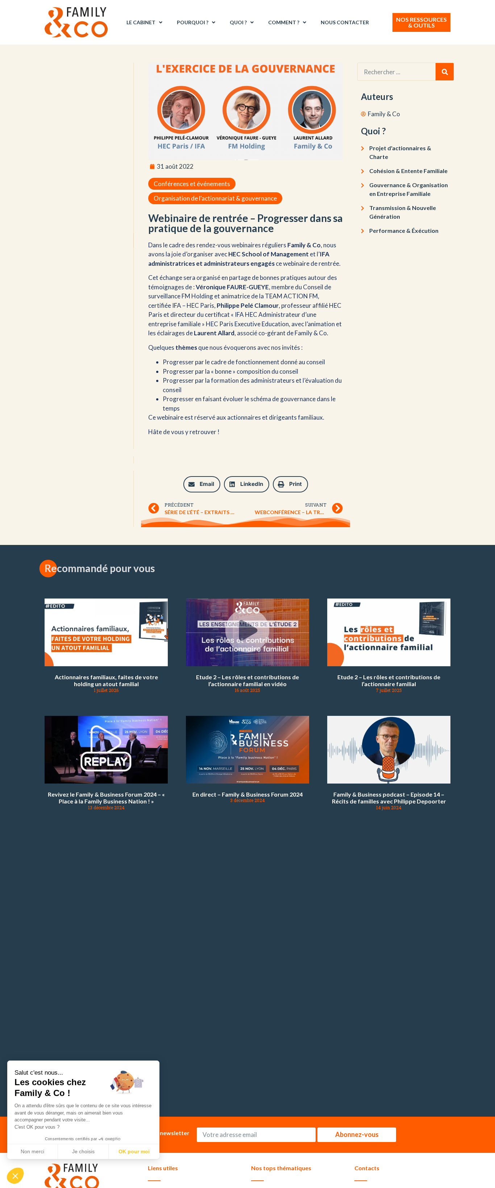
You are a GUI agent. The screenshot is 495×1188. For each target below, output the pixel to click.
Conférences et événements (192, 184)
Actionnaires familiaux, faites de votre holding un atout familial (106, 680)
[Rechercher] (445, 71)
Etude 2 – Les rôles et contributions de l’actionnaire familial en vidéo (247, 680)
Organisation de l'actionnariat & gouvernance (215, 198)
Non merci (32, 1151)
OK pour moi (134, 1151)
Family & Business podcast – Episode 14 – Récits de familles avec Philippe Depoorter (389, 798)
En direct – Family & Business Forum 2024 (247, 794)
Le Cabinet (140, 22)
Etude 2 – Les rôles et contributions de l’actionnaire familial (388, 680)
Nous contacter (345, 22)
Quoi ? (238, 22)
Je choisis (83, 1151)
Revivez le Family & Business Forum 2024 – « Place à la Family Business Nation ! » (106, 798)
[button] (201, 484)
